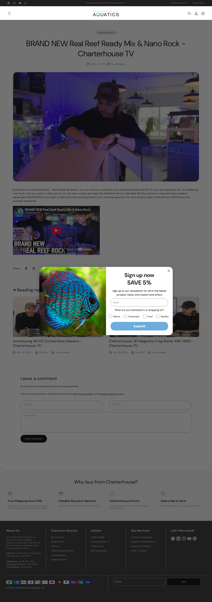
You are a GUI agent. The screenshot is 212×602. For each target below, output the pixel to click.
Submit (139, 326)
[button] (7, 13)
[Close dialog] (168, 271)
